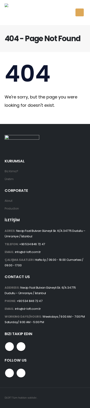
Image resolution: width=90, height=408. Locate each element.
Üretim (9, 179)
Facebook (9, 346)
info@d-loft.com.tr (28, 252)
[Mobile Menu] (79, 12)
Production (12, 208)
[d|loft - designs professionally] (22, 12)
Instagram (21, 346)
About (8, 201)
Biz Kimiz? (11, 171)
